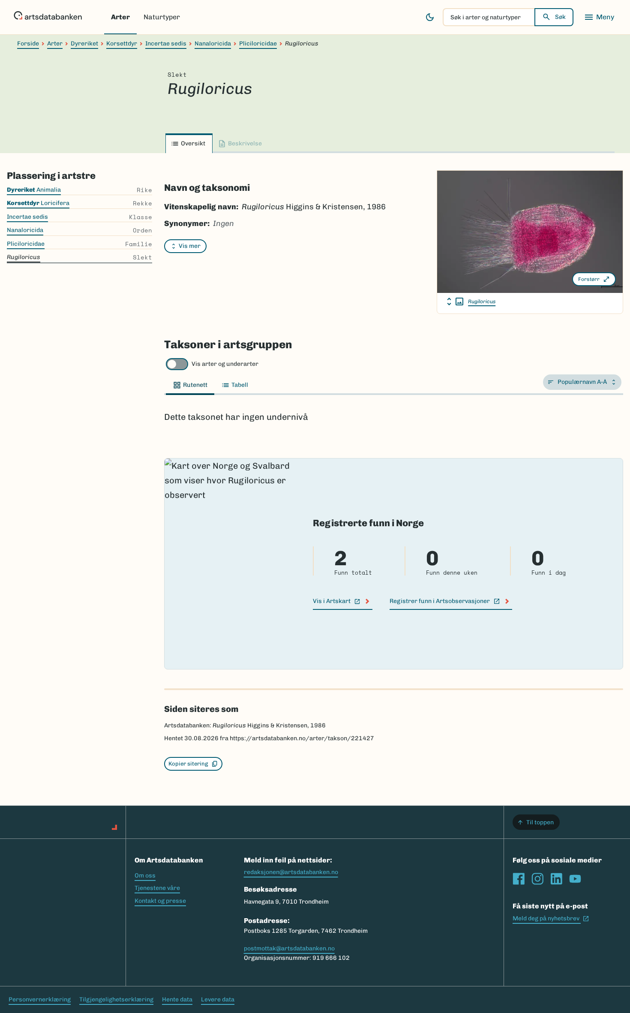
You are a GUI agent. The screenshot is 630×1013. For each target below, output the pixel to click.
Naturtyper (162, 17)
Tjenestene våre (157, 888)
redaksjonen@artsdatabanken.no (291, 872)
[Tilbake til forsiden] (48, 17)
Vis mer (190, 246)
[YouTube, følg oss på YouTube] (575, 879)
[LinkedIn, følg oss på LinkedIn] (556, 879)
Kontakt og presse (160, 900)
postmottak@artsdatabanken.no (289, 948)
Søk (560, 17)
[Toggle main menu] (599, 17)
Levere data (217, 999)
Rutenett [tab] (195, 385)
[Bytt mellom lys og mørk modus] (430, 17)
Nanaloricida (213, 43)
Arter (120, 17)
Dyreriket (84, 43)
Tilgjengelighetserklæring (116, 999)
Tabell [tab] (239, 385)
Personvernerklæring (40, 999)
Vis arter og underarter (225, 364)
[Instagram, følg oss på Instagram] (537, 879)
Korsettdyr (121, 43)
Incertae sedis (165, 43)
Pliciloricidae (258, 43)
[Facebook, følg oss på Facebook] (519, 879)
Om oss (145, 875)
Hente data (177, 999)
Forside (28, 43)
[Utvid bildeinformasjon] (455, 301)
